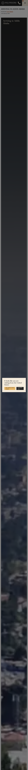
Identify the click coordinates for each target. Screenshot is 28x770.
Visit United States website (10, 388)
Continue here (20, 388)
